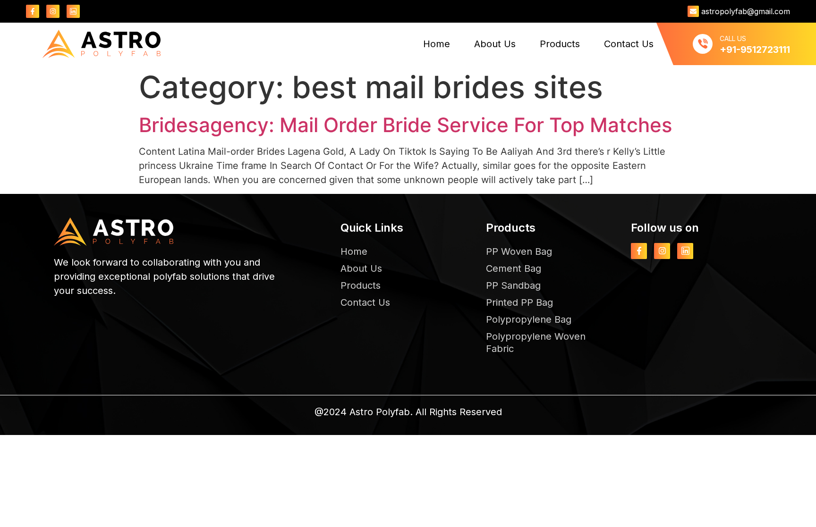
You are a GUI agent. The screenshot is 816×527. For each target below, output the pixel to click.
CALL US (733, 38)
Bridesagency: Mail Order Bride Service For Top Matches (405, 125)
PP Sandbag (513, 285)
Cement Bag (513, 268)
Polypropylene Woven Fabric (536, 342)
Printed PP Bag (519, 302)
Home (436, 44)
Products (560, 44)
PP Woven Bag (519, 251)
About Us (495, 44)
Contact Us (629, 44)
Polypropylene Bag (528, 319)
